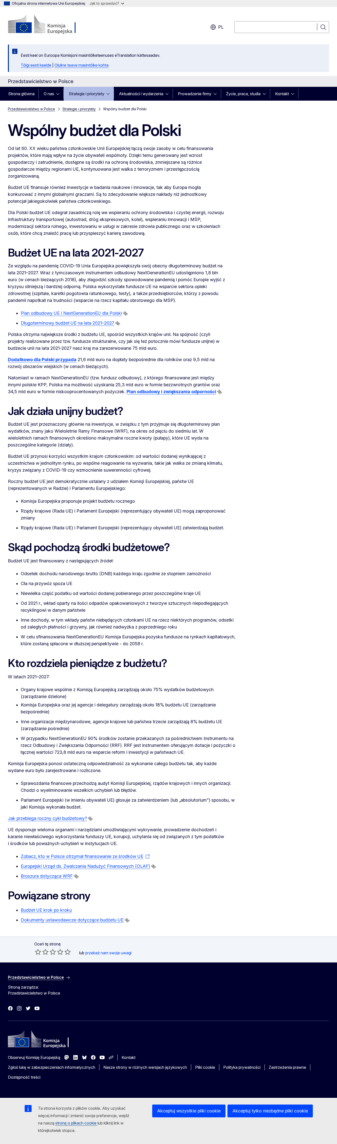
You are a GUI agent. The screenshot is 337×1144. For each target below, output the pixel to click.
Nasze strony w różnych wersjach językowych (145, 1067)
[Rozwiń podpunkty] (59, 94)
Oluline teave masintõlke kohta (82, 65)
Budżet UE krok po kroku (46, 910)
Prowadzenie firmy (194, 93)
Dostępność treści (24, 1077)
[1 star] (38, 952)
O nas (49, 93)
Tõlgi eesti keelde (36, 65)
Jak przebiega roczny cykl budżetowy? (47, 818)
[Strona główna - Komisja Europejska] (48, 25)
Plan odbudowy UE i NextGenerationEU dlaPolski (71, 313)
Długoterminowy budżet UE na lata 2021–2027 (67, 323)
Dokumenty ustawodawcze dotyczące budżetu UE (72, 920)
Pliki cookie (205, 1067)
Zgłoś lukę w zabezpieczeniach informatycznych (51, 1067)
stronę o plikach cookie (76, 1123)
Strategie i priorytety (86, 93)
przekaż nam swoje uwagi (108, 952)
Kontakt (282, 93)
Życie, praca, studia (243, 93)
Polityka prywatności (242, 1067)
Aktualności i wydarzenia (141, 93)
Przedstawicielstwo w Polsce (31, 109)
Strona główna (21, 93)
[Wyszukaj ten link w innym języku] (125, 313)
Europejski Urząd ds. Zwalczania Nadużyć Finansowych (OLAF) (85, 866)
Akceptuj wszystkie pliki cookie (189, 1110)
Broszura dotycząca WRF (47, 876)
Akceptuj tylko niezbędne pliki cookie (270, 1110)
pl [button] (221, 27)
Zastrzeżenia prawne (287, 1067)
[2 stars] (41, 952)
